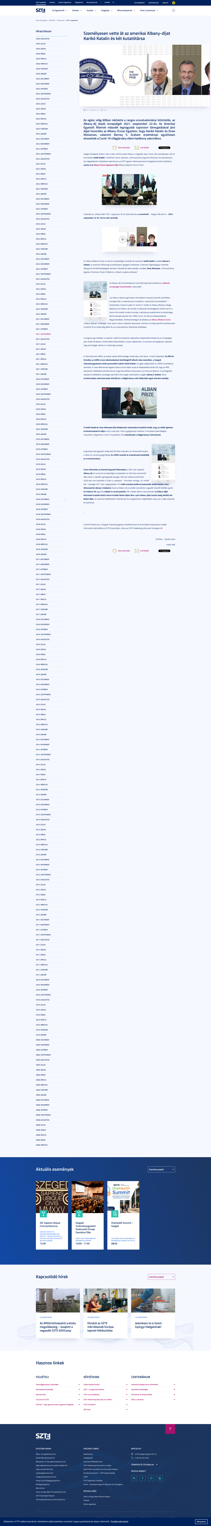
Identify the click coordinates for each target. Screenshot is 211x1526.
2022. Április (41, 299)
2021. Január (41, 374)
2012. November (42, 864)
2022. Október (42, 269)
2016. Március (42, 664)
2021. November (42, 324)
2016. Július (41, 644)
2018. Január (41, 554)
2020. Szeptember (43, 394)
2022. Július (41, 284)
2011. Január (41, 975)
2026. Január (41, 74)
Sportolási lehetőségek (139, 1389)
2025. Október (42, 89)
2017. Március (42, 604)
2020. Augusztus (43, 399)
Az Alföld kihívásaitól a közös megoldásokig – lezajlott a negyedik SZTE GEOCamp (58, 1326)
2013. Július (41, 824)
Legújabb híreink (46, 1317)
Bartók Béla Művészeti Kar (45, 1458)
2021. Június (41, 349)
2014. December (42, 739)
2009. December (42, 1040)
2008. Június (41, 1130)
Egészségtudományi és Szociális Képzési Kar (52, 1465)
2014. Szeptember (43, 754)
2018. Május (41, 534)
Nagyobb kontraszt (173, 2)
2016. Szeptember (43, 634)
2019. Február (42, 489)
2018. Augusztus (43, 519)
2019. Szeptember (43, 454)
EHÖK (86, 1477)
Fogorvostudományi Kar (44, 1469)
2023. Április (41, 239)
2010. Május (41, 1015)
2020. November (42, 384)
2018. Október (42, 509)
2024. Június (41, 169)
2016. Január (41, 674)
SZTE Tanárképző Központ (45, 1496)
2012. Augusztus (43, 879)
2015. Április (41, 719)
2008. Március (42, 1145)
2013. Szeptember (43, 814)
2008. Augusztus (43, 1120)
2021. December (42, 319)
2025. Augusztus (43, 99)
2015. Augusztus (43, 699)
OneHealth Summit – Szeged (122, 1224)
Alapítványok (88, 1454)
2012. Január (41, 914)
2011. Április (41, 960)
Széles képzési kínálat (92, 1384)
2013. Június (41, 829)
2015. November (42, 684)
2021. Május (41, 354)
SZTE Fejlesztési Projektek (93, 1480)
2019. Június (41, 469)
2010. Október (42, 990)
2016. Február (42, 669)
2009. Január (41, 1095)
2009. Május (41, 1075)
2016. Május (41, 654)
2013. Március (42, 844)
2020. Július (41, 404)
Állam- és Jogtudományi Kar (46, 1454)
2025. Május (41, 114)
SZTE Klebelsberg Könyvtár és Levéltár (98, 1399)
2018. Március (42, 544)
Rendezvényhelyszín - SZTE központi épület (99, 1473)
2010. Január (41, 1035)
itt (161, 528)
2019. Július (41, 464)
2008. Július (41, 1125)
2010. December (42, 980)
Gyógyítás (105, 10)
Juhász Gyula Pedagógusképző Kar (48, 1480)
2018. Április (41, 539)
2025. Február (42, 129)
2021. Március (42, 364)
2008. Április (41, 1135)
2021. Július (41, 344)
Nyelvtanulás (41, 1394)
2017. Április (41, 599)
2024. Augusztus (43, 159)
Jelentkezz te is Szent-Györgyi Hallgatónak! (149, 1325)
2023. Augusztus (43, 219)
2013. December (42, 799)
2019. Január (41, 494)
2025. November (42, 84)
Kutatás (90, 10)
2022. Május (41, 294)
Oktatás (75, 10)
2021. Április (41, 359)
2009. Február (42, 1090)
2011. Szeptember (43, 934)
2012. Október (42, 869)
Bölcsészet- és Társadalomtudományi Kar (51, 1461)
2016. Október (42, 629)
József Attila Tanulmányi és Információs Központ (101, 1469)
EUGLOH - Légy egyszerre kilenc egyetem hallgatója (54, 1404)
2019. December (42, 439)
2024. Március (42, 184)
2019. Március (42, 484)
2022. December (42, 259)
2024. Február (42, 189)
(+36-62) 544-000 (142, 1458)
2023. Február (42, 249)
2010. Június (41, 1010)
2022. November (42, 264)
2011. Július (41, 945)
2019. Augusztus (43, 459)
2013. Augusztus (43, 819)
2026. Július (41, 43)
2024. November (42, 144)
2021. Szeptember (72, 20)
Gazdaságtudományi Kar (44, 1473)
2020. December (42, 379)
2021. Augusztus (43, 339)
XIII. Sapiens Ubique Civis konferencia (50, 1224)
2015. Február (42, 729)
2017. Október (42, 569)
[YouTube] (160, 1478)
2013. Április (41, 839)
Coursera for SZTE (42, 1399)
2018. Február (42, 549)
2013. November (42, 804)
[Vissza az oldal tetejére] (170, 1429)
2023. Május (41, 234)
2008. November (42, 1105)
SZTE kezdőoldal (41, 2)
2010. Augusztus (43, 1000)
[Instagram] (151, 1478)
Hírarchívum (60, 20)
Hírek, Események (147, 10)
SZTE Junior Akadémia (91, 1394)
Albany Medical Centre (161, 319)
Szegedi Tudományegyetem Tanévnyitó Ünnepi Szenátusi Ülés (86, 1227)
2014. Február (42, 789)
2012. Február (42, 909)
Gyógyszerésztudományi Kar (46, 1477)
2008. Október (42, 1110)
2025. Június (41, 109)
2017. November (42, 564)
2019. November (42, 444)
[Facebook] (143, 1478)
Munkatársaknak (92, 2)
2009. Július (41, 1065)
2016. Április (41, 659)
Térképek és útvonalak (142, 1465)
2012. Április (41, 899)
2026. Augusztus (43, 38)
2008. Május (41, 1140)
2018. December (42, 499)
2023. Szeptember (43, 214)
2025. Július (41, 104)
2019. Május (41, 474)
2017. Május (41, 594)
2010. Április (41, 1020)
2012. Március (42, 904)
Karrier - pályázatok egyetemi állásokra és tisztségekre (103, 1484)
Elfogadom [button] (201, 1522)
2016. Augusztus (43, 639)
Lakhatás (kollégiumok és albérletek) (144, 1384)
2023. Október (42, 209)
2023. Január (41, 254)
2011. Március (42, 965)
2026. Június (41, 48)
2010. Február (42, 1030)
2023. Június (41, 229)
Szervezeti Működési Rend (93, 1461)
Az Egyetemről (58, 10)
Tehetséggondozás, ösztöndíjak (47, 1384)
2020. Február (42, 429)
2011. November (42, 924)
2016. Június (41, 649)
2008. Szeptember (43, 1115)
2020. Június (41, 409)
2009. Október (42, 1050)
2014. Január (41, 794)
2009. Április (41, 1080)
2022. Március (42, 304)
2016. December (42, 619)
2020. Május (41, 414)
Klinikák (86, 1500)
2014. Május (41, 774)
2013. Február (42, 849)
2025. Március (42, 124)
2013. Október (42, 809)
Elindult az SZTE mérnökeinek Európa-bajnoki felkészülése (101, 1326)
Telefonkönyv (139, 3)
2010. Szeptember (43, 995)
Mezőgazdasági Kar (43, 1484)
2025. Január (41, 134)
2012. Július (41, 884)
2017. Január (41, 614)
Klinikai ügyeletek (90, 1504)
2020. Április (41, 419)
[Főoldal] (40, 10)
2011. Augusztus (43, 940)
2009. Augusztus (43, 1060)
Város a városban (137, 1399)
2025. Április (41, 119)
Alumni (107, 2)
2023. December (42, 199)
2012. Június (41, 889)
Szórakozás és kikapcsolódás (141, 1394)
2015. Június (41, 709)
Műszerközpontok (124, 10)
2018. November (42, 504)
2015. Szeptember (43, 694)
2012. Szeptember (43, 874)
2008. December (42, 1100)
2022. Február (42, 309)
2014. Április (41, 779)
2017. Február (42, 609)
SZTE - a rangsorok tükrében (94, 1389)
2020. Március (42, 424)
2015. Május (41, 714)
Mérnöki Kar (40, 1488)
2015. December (42, 679)
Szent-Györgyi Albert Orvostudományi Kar (51, 1492)
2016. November (42, 624)
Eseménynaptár (156, 1169)
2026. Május (41, 53)
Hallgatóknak (79, 2)
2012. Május (41, 894)
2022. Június (41, 289)
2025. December (42, 79)
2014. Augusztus (43, 759)
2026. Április (41, 59)
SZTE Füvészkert (90, 1404)
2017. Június (41, 589)
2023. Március (42, 244)
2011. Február (42, 970)
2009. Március (42, 1085)
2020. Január (41, 434)
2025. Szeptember (43, 94)
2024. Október (42, 149)
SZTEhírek (52, 20)
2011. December (42, 919)
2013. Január (41, 854)
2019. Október (42, 449)
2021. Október (42, 329)
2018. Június (41, 529)
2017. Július (41, 584)
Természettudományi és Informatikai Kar (50, 1499)
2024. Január (41, 194)
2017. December (42, 559)
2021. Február (42, 369)
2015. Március (42, 724)
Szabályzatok (88, 1458)
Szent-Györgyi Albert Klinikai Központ (97, 1496)
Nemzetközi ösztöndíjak (44, 1389)
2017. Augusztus (43, 579)
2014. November (42, 744)
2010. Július (41, 1005)
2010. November (42, 985)
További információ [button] (119, 1522)
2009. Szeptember (43, 1055)
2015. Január (41, 734)
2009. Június (41, 1070)
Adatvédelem (153, 3)
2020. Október (42, 389)
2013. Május (41, 834)
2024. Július (41, 164)
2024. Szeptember (43, 154)
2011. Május (41, 955)
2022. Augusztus (43, 279)
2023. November (42, 204)
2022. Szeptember (43, 274)
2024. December (42, 139)
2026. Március (42, 64)
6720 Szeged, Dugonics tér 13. (146, 1454)
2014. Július (41, 764)
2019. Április (41, 479)
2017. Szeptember (43, 574)
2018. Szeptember (43, 514)
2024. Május (41, 174)
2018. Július (41, 524)
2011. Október (42, 929)
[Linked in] (134, 1478)
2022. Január (41, 314)
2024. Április (41, 179)
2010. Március (42, 1025)
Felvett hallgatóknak (64, 2)
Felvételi (52, 2)
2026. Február (42, 69)
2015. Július (41, 704)
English (165, 3)
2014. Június (41, 769)
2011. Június (41, 950)
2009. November (42, 1045)
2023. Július (41, 224)
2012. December (42, 859)
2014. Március (42, 784)
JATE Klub (87, 1409)
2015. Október (42, 689)
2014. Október (42, 749)
